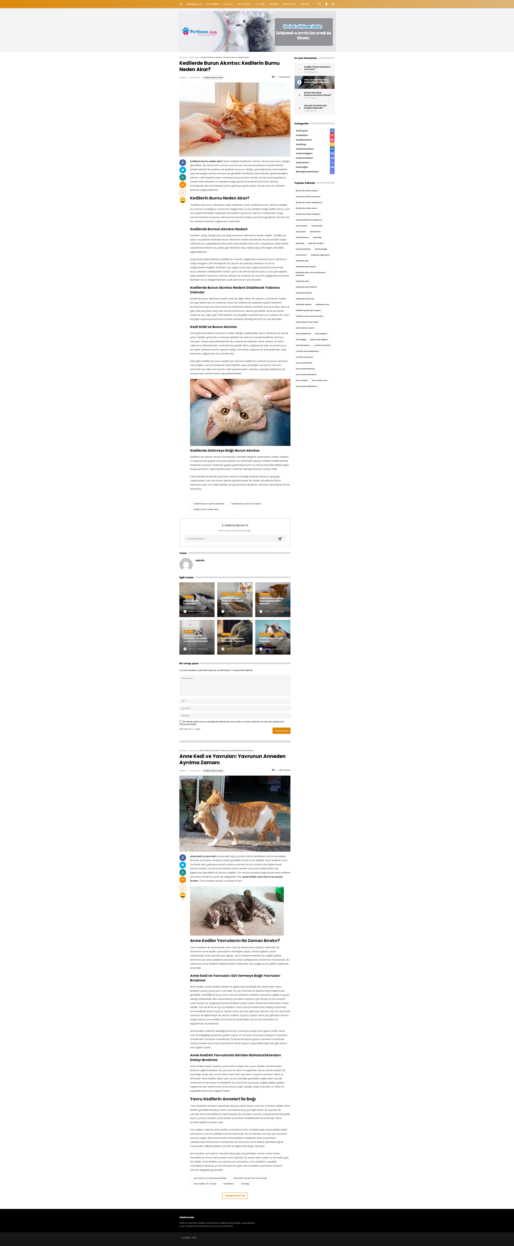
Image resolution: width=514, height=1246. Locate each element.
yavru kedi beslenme (305, 369)
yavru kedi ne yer (320, 380)
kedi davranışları (316, 243)
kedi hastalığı (321, 249)
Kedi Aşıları (228, 4)
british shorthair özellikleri (308, 214)
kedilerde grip (302, 261)
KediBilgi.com (194, 4)
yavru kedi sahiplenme (306, 386)
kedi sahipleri (321, 334)
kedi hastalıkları (303, 249)
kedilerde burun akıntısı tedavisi (246, 503)
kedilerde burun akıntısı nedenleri (209, 503)
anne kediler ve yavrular (205, 1183)
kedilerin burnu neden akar (206, 509)
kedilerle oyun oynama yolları (309, 316)
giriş (193, 729)
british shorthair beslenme (308, 196)
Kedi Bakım (274, 4)
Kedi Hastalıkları (244, 4)
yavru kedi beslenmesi (306, 374)
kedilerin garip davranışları (308, 310)
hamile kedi (316, 226)
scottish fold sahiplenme (307, 351)
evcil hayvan (301, 226)
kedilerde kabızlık (304, 293)
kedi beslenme (302, 237)
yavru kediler (302, 380)
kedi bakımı (229, 1183)
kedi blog (300, 243)
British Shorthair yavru (306, 208)
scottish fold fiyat (322, 345)
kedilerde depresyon (320, 255)
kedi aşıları (301, 232)
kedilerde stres (322, 304)
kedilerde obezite (304, 304)
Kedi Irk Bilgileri (212, 4)
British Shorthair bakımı (307, 191)
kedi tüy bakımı (303, 345)
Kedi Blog (304, 4)
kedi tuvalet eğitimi (319, 339)
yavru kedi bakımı (304, 363)
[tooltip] (182, 162)
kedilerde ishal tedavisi (306, 287)
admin (182, 77)
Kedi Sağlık (260, 4)
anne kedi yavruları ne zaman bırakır (250, 1178)
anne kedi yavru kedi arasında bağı (210, 1178)
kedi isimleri (301, 255)
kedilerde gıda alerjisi (305, 266)
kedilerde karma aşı (305, 299)
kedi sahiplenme (303, 334)
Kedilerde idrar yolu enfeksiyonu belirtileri (311, 274)
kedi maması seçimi (305, 328)
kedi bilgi (245, 1183)
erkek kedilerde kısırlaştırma (309, 220)
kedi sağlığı (301, 339)
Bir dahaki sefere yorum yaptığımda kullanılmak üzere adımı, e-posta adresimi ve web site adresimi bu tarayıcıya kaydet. (231, 723)
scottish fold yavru (304, 357)
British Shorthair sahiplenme (309, 202)
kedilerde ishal (302, 281)
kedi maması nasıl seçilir (307, 322)
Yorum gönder (281, 730)
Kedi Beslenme (289, 4)
